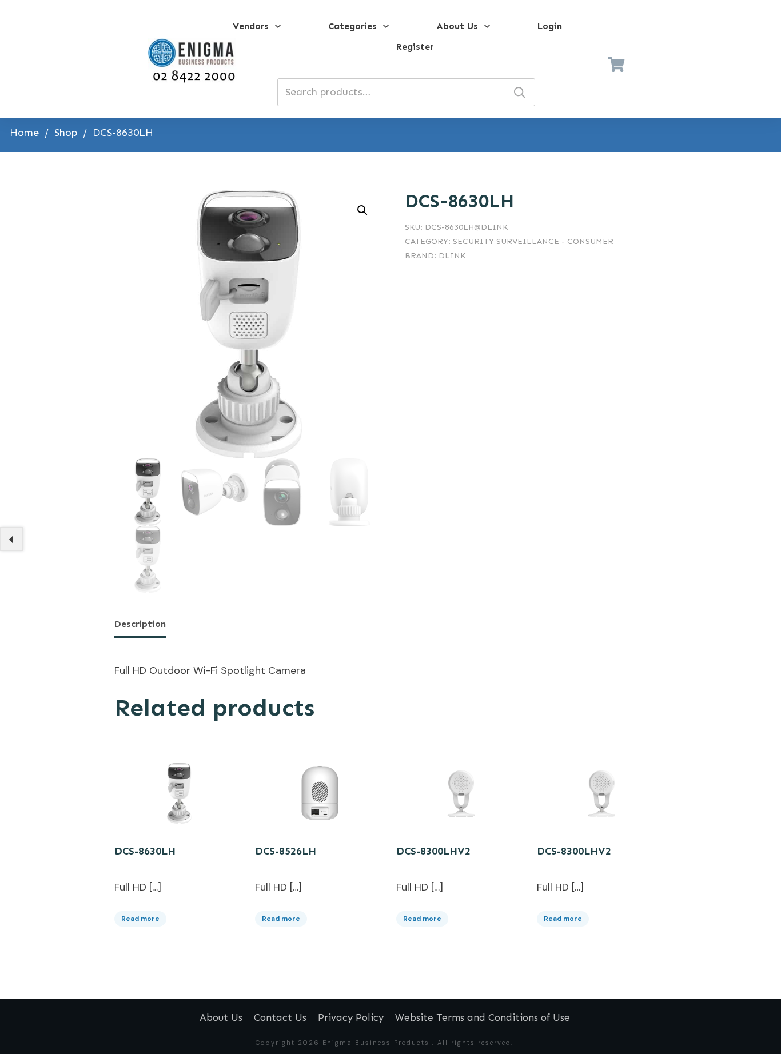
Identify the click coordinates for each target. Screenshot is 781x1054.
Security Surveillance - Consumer (533, 241)
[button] (362, 210)
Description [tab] (140, 623)
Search (519, 92)
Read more (140, 918)
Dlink (452, 256)
